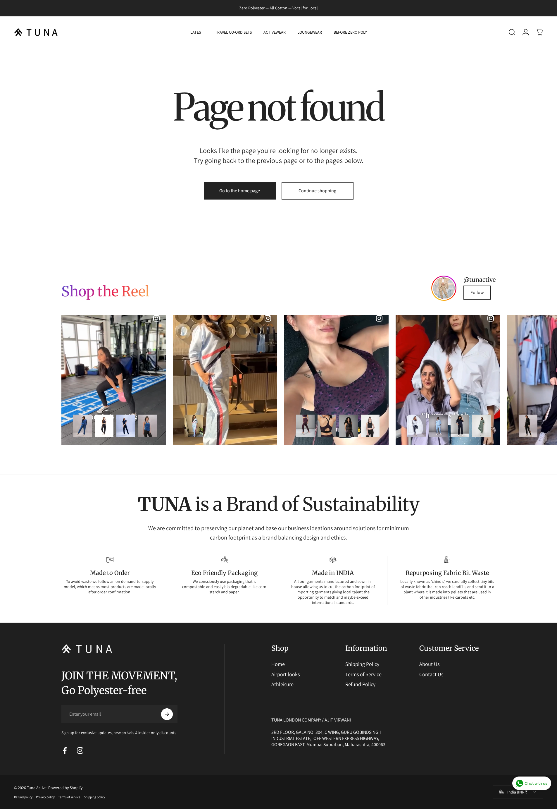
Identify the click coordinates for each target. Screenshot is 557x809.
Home (278, 664)
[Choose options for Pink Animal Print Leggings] (305, 426)
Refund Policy (360, 684)
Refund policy (23, 797)
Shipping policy (94, 797)
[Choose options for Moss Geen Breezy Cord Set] (481, 426)
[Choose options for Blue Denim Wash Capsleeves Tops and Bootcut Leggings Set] (125, 426)
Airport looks (285, 674)
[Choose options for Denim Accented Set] (438, 426)
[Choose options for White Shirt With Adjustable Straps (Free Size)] (416, 426)
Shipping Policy (362, 664)
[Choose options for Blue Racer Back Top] (147, 426)
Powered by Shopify (65, 787)
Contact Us (431, 674)
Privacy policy (45, 797)
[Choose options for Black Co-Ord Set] (528, 426)
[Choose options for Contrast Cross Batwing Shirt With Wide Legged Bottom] (193, 426)
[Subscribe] (167, 714)
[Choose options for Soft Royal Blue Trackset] (82, 426)
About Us (429, 664)
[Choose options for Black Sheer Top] (348, 426)
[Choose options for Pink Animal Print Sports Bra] (327, 426)
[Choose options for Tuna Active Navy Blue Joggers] (104, 426)
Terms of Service (363, 674)
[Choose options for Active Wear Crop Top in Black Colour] (370, 426)
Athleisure (282, 684)
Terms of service (69, 797)
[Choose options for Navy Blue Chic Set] (460, 426)
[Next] (476, 380)
